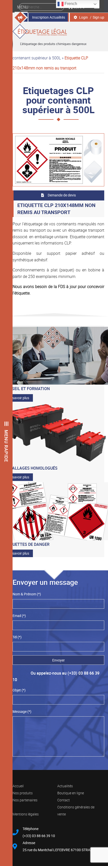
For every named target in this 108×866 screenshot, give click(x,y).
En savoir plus (18, 397)
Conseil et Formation (27, 388)
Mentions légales (26, 814)
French (70, 4)
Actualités (65, 785)
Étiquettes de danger (26, 544)
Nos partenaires (25, 800)
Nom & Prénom (27, 594)
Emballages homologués (31, 468)
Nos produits (23, 793)
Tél (17, 637)
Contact (63, 800)
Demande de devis (62, 195)
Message (22, 711)
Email (19, 615)
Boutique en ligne (70, 793)
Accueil (18, 785)
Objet (19, 690)
